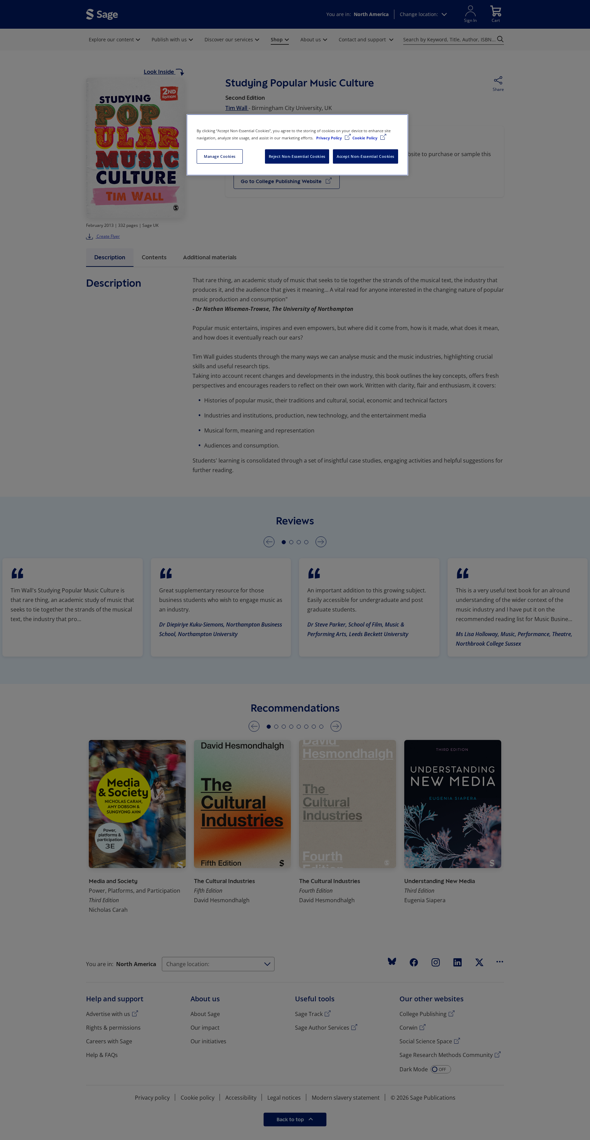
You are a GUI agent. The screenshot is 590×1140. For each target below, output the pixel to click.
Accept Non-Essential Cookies (365, 156)
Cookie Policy (365, 137)
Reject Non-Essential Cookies (297, 156)
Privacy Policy (329, 137)
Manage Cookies (220, 156)
